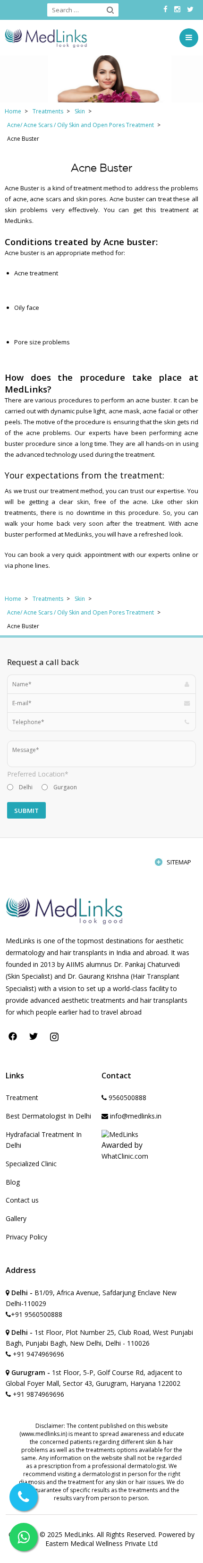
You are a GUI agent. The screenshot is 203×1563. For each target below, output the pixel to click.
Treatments (48, 111)
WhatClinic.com (125, 1156)
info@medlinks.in (134, 1115)
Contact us (22, 1200)
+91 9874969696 (37, 1394)
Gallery (16, 1218)
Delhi (26, 787)
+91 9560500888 (36, 1314)
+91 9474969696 (37, 1353)
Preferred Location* (37, 773)
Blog (13, 1182)
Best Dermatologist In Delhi (48, 1115)
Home (13, 111)
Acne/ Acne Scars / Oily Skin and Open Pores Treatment (80, 125)
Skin (80, 111)
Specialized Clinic (31, 1163)
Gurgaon (65, 787)
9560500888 (126, 1097)
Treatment (22, 1097)
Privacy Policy (26, 1236)
